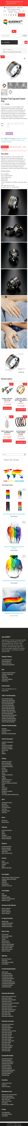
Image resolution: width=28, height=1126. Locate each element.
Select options (20, 409)
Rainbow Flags (5, 884)
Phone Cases (5, 750)
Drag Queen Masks (6, 1042)
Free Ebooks (5, 1115)
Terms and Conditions (7, 679)
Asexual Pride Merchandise (8, 708)
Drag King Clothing (6, 1065)
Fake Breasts (5, 972)
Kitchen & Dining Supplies (8, 944)
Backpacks (4, 895)
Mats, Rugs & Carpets (7, 947)
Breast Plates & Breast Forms (9, 996)
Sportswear (4, 788)
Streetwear (4, 789)
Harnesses (4, 1084)
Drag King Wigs (5, 1075)
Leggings (4, 778)
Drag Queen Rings (6, 1049)
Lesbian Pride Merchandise (8, 700)
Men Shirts (4, 804)
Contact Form (5, 690)
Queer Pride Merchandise (8, 705)
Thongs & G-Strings (6, 836)
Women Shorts (5, 822)
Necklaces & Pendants (7, 748)
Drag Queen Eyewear (7, 1034)
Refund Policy (5, 681)
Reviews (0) (4, 149)
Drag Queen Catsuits (7, 1004)
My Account (21, 15)
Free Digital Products (7, 1114)
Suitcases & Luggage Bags (8, 898)
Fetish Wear (4, 771)
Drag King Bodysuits (7, 1060)
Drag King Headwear (7, 1068)
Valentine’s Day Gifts (7, 924)
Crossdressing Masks (7, 980)
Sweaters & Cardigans (7, 791)
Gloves (3, 773)
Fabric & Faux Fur (6, 942)
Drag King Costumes (7, 1066)
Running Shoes (5, 862)
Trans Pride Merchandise (8, 703)
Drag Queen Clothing (7, 998)
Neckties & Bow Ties (7, 779)
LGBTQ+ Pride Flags (7, 1101)
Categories (6, 42)
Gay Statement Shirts (7, 802)
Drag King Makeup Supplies (8, 1070)
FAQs (20, 11)
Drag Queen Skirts (6, 1013)
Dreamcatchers (5, 941)
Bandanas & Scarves (7, 761)
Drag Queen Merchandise (8, 1011)
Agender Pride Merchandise (8, 710)
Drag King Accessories (7, 1058)
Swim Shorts (5, 851)
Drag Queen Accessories (8, 1024)
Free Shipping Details (7, 659)
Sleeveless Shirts (6, 810)
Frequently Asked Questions (8, 672)
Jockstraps (4, 835)
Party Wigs (4, 882)
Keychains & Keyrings (7, 747)
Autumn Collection (6, 908)
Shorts (3, 784)
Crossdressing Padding (7, 985)
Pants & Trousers (6, 781)
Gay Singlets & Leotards (7, 962)
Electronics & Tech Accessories (9, 1094)
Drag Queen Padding (7, 1047)
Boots (3, 861)
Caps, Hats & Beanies (7, 764)
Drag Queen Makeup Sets (8, 1040)
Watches (4, 753)
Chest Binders (5, 963)
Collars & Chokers (6, 1086)
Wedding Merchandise (6, 141)
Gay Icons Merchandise (7, 1096)
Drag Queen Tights (6, 1014)
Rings (23, 140)
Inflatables (4, 880)
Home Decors (5, 934)
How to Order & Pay (7, 663)
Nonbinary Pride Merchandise (9, 718)
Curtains (4, 939)
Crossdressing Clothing (7, 766)
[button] (25, 42)
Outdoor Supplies (6, 897)
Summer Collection (6, 911)
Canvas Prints (5, 937)
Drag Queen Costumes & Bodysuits (10, 1003)
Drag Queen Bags (6, 1026)
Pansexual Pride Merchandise (9, 720)
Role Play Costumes (6, 959)
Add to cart (9, 133)
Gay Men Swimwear (6, 846)
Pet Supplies (5, 1102)
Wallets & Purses (6, 900)
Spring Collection (6, 910)
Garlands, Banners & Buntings (9, 879)
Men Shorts (4, 820)
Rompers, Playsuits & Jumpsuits (9, 783)
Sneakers (4, 864)
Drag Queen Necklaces (7, 1045)
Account (10, 12)
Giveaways (4, 728)
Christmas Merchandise (7, 923)
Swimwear (4, 792)
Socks (3, 786)
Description (5, 147)
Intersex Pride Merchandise (8, 707)
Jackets (3, 776)
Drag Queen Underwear (7, 1016)
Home (4, 11)
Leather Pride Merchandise (8, 716)
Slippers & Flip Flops (6, 867)
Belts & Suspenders (6, 763)
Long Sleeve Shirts (6, 807)
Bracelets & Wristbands (7, 742)
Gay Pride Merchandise (7, 698)
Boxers (3, 833)
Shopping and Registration (8, 664)
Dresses (4, 768)
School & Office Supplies (8, 1104)
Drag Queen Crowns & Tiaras (9, 1030)
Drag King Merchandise (7, 1071)
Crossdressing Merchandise (8, 983)
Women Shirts (5, 805)
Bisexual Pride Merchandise (8, 702)
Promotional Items (6, 730)
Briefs (3, 832)
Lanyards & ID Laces (7, 885)
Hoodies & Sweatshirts (7, 774)
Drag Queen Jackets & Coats (9, 1009)
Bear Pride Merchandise (7, 713)
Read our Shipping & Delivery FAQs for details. (14, 3)
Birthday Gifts (19, 138)
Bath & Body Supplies (7, 936)
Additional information (15, 147)
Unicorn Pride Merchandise (8, 721)
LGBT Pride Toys (6, 1099)
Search (24, 35)
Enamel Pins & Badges (7, 745)
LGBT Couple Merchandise (14, 140)
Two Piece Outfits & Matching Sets (10, 794)
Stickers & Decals (6, 950)
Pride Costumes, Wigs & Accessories (10, 877)
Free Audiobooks (6, 1112)
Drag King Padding (6, 1073)
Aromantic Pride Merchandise (9, 711)
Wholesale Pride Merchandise (9, 733)
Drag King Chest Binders (8, 1062)
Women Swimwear (6, 848)
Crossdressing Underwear (8, 978)
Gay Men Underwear (7, 830)
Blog (24, 11)
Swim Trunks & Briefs (7, 853)
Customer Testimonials (7, 674)
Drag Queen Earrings (7, 1032)
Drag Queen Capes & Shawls (9, 999)
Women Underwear (6, 838)
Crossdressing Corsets (7, 977)
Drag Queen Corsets (7, 1001)
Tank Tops (4, 812)
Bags (3, 893)
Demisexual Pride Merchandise (9, 715)
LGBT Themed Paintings (8, 946)
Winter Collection (6, 913)
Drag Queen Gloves (6, 1035)
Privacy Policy (5, 677)
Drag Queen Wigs (6, 1050)
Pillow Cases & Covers (7, 949)
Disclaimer (4, 676)
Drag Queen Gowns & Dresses (9, 1006)
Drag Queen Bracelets (7, 1027)
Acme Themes (17, 1125)
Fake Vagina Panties (6, 973)
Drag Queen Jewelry (6, 1039)
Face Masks (4, 769)
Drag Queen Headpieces (8, 1037)
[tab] (5, 147)
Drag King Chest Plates (7, 1063)
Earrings (4, 743)
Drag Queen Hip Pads (7, 1008)
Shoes (3, 866)
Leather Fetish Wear (6, 1083)
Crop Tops (4, 809)
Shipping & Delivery (12, 11)
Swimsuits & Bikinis (6, 850)
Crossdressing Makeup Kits (8, 981)
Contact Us (16, 12)
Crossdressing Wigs (6, 986)
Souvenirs (4, 732)
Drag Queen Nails (6, 1044)
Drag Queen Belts (6, 1029)
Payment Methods (6, 661)
